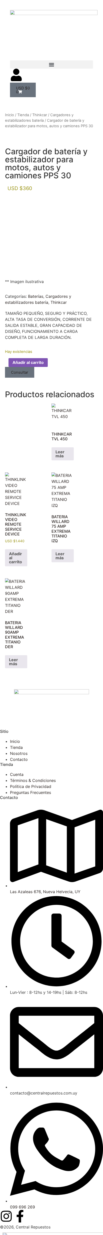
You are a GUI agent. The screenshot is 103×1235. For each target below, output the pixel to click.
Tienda (23, 115)
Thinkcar (39, 115)
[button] (51, 64)
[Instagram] (6, 1216)
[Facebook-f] (20, 1216)
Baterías (35, 296)
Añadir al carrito (28, 362)
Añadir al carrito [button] (15, 557)
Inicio (9, 115)
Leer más (60, 453)
